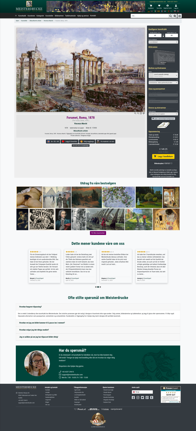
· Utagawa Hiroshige (108, 400)
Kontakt (93, 16)
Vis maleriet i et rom (106, 141)
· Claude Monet (107, 392)
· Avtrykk (47, 392)
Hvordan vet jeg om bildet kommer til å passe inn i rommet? (42, 323)
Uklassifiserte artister (35, 21)
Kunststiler (49, 16)
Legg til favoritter (70, 141)
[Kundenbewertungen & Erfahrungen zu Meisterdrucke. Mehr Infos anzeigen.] (171, 394)
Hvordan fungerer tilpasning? (30, 307)
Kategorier (40, 16)
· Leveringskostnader (80, 395)
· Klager (47, 402)
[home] (16, 16)
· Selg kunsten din (79, 392)
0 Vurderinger (85, 145)
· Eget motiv (77, 390)
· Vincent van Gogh (108, 390)
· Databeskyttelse (50, 397)
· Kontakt (47, 390)
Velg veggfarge (88, 141)
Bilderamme (59, 16)
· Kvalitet (76, 397)
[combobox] (163, 42)
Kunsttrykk (22, 16)
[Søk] (170, 16)
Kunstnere (31, 16)
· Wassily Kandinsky (108, 397)
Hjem (17, 21)
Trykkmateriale (70, 16)
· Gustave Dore (107, 402)
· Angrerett (48, 400)
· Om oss (47, 405)
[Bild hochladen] (179, 16)
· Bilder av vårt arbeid (80, 400)
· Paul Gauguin (107, 395)
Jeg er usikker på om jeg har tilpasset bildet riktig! (38, 337)
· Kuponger (77, 402)
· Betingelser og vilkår (51, 395)
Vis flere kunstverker (98, 233)
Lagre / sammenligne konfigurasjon (164, 118)
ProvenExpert (43, 278)
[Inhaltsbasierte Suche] (175, 16)
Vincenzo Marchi (48, 21)
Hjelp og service (83, 16)
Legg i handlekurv (164, 156)
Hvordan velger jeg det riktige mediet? (34, 330)
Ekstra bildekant (153, 39)
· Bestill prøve (77, 405)
